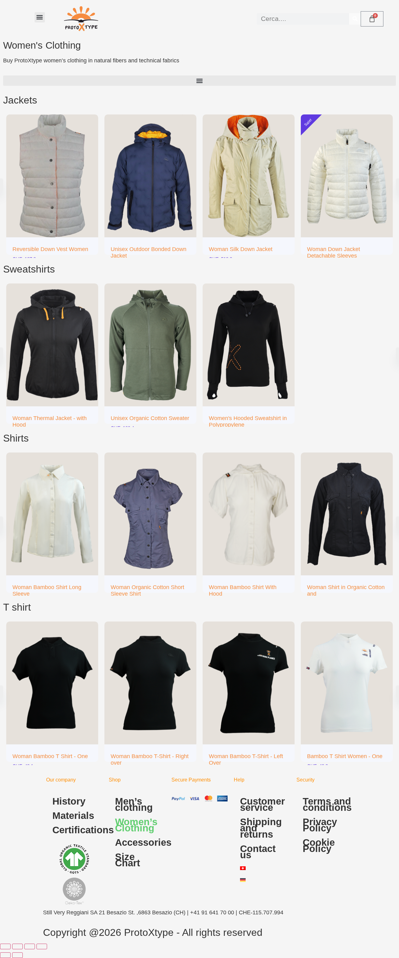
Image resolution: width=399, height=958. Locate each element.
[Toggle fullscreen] (17, 946)
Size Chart (127, 859)
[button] (40, 17)
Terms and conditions (327, 804)
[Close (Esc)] (41, 946)
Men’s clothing (134, 804)
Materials (73, 815)
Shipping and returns (261, 828)
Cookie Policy (319, 845)
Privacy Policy (320, 825)
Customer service (262, 804)
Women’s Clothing (136, 825)
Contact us (258, 851)
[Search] (355, 19)
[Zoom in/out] (5, 946)
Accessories (140, 842)
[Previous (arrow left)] (5, 955)
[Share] (29, 946)
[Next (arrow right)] (17, 955)
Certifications (77, 830)
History (68, 801)
